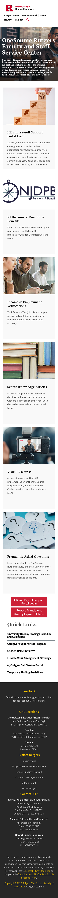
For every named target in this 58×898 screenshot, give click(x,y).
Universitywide (29, 761)
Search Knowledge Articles (27, 387)
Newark (8, 19)
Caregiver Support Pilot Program (26, 644)
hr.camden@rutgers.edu (29, 823)
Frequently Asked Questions (28, 556)
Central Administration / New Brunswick (29, 718)
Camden (19, 19)
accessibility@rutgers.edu (37, 871)
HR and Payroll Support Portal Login (25, 134)
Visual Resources (19, 472)
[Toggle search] (28, 20)
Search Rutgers (29, 788)
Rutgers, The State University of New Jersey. (34, 885)
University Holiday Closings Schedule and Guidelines (29, 635)
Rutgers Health (29, 783)
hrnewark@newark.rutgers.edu (29, 838)
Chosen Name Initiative (21, 651)
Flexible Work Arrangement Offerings (29, 658)
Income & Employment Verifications (24, 304)
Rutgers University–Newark (29, 772)
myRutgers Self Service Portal (25, 665)
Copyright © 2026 (13, 883)
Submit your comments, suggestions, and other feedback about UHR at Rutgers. (29, 699)
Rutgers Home (11, 15)
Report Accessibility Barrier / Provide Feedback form (36, 876)
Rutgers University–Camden (29, 777)
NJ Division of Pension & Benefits (25, 219)
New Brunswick (29, 15)
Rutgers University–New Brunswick (29, 766)
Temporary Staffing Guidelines (25, 672)
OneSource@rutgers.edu (29, 803)
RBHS (43, 15)
